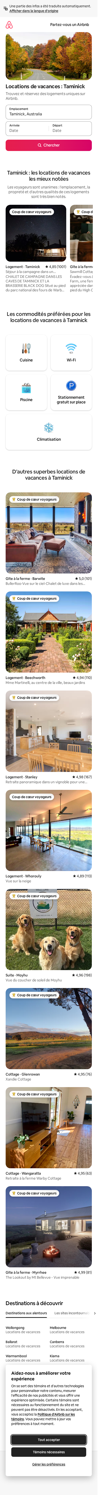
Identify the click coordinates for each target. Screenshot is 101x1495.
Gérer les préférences (48, 1464)
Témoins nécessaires (49, 1452)
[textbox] (27, 131)
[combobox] (48, 114)
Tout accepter (49, 1440)
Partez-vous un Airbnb (69, 24)
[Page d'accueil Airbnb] (9, 24)
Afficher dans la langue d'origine (33, 11)
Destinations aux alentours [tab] (26, 1313)
